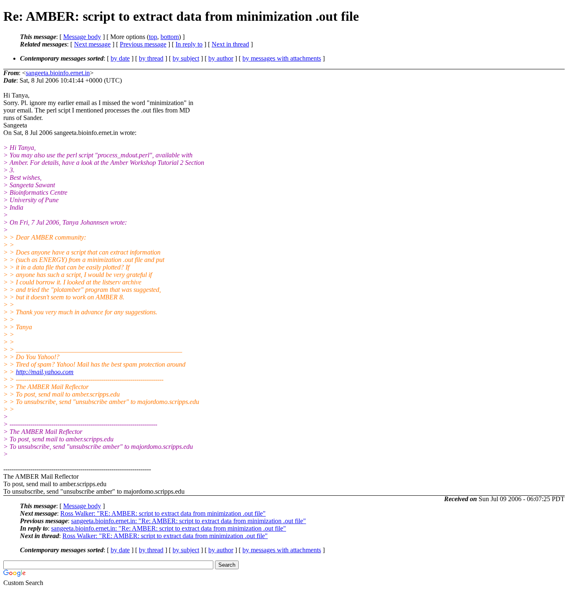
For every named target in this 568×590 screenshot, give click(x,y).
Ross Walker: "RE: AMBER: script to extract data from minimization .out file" (163, 513)
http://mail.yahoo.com (45, 371)
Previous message (143, 44)
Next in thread (230, 44)
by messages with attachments (281, 58)
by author (220, 58)
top (153, 36)
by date (120, 58)
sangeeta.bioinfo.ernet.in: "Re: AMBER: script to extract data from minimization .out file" (188, 520)
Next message (92, 44)
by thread (151, 58)
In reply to (189, 44)
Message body (82, 36)
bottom (170, 36)
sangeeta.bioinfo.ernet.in (58, 72)
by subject (186, 58)
